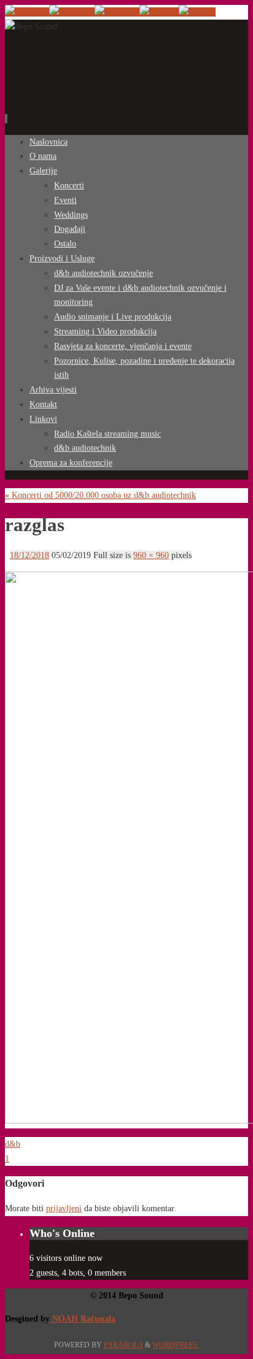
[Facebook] (72, 12)
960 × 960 (151, 555)
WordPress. (175, 1345)
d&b (12, 1144)
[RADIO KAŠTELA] (159, 12)
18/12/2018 (29, 555)
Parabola (123, 1345)
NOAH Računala (82, 1318)
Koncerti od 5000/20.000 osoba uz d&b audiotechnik (100, 495)
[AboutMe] (117, 12)
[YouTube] (27, 12)
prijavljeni (64, 1208)
